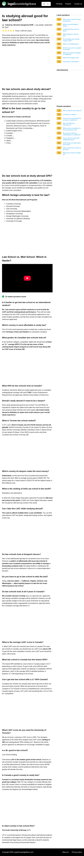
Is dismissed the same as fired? (71, 30)
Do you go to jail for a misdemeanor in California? (72, 134)
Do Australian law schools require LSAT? (71, 39)
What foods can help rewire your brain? (72, 143)
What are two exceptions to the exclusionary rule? (72, 129)
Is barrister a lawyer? (70, 114)
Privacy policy (77, 852)
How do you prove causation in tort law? (72, 48)
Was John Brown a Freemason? (69, 124)
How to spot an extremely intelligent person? (71, 138)
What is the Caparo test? (71, 57)
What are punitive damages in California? (72, 53)
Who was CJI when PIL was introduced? (72, 20)
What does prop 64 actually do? (72, 153)
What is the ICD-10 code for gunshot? (72, 148)
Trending (59, 4)
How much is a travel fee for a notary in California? (72, 119)
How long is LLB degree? (71, 61)
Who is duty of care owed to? (72, 110)
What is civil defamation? (71, 44)
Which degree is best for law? (71, 35)
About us (65, 852)
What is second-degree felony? (70, 25)
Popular (68, 4)
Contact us (78, 4)
